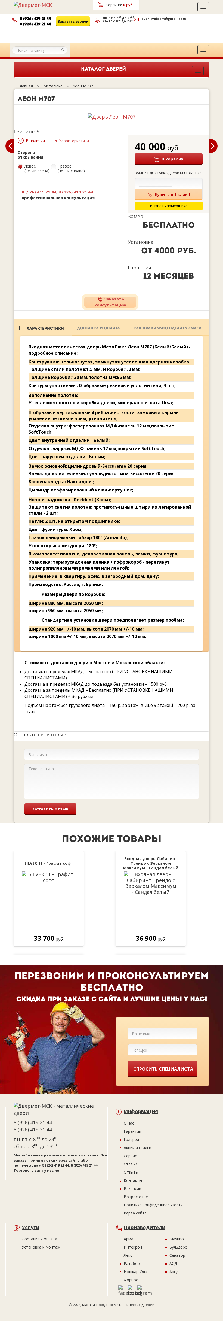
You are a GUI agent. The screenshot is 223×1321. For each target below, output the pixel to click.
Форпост (132, 1279)
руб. (120, 4)
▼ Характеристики (71, 140)
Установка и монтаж (41, 1247)
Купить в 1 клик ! (172, 194)
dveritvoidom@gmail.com (163, 18)
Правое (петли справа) (71, 168)
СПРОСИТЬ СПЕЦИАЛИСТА (163, 1069)
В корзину (172, 159)
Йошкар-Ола (135, 1271)
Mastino (176, 1238)
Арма (128, 1238)
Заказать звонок (73, 21)
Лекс (128, 1255)
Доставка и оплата (98, 328)
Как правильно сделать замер (167, 328)
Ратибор (132, 1263)
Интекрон (133, 1247)
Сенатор (177, 1255)
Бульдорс (178, 1247)
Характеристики (45, 328)
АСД (173, 1263)
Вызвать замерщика (117, 32)
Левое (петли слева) (36, 168)
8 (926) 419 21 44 (35, 19)
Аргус (174, 1271)
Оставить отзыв (50, 809)
